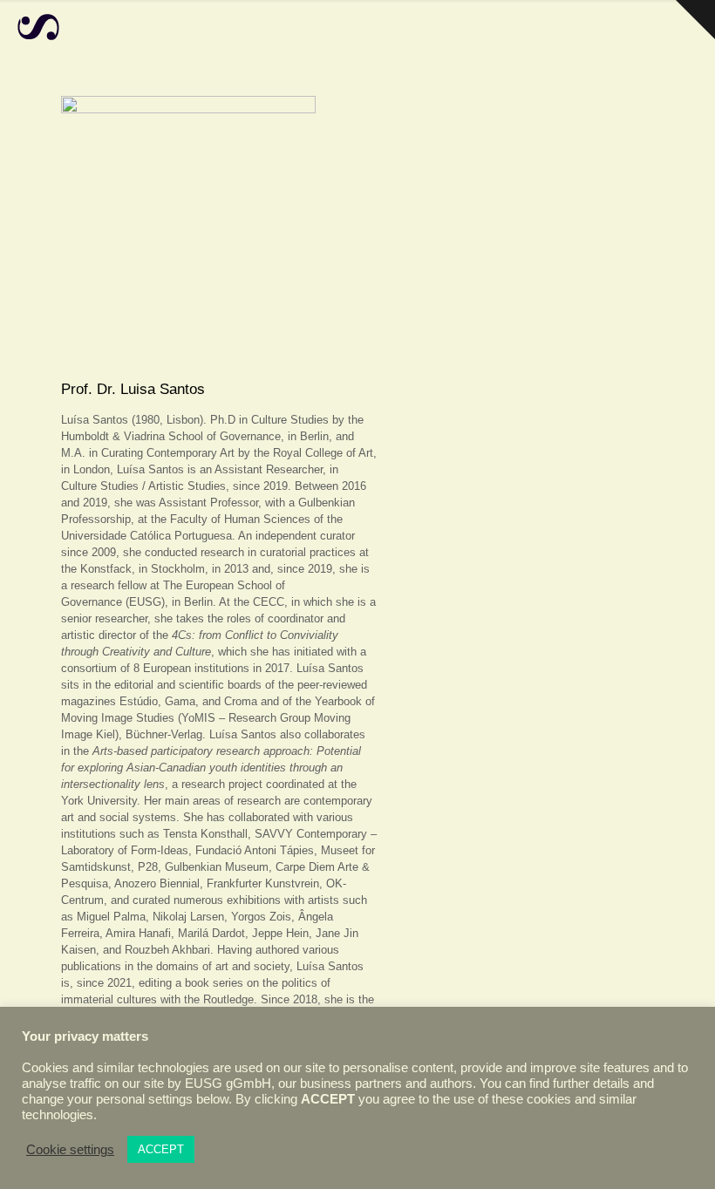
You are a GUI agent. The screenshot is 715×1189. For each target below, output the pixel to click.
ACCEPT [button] (161, 1149)
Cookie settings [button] (70, 1150)
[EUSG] (38, 26)
